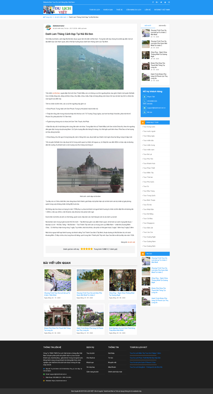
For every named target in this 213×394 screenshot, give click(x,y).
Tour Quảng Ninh (149, 246)
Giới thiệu (111, 353)
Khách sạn (108, 10)
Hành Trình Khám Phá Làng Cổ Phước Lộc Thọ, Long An (159, 76)
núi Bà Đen (56, 93)
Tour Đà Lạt (147, 154)
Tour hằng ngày (149, 136)
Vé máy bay (91, 367)
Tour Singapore (148, 223)
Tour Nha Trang (149, 191)
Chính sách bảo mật (115, 372)
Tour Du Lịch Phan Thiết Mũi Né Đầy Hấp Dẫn (145, 358)
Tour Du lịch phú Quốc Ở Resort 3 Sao (143, 362)
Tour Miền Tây (148, 173)
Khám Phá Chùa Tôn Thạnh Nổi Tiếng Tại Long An (158, 65)
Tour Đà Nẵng (148, 214)
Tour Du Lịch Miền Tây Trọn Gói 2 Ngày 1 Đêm (145, 353)
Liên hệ (148, 10)
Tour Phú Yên (148, 159)
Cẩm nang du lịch (133, 10)
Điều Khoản (112, 367)
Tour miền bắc (148, 140)
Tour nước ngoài (149, 131)
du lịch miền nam (60, 17)
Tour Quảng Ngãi (149, 237)
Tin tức (66, 28)
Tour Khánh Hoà (149, 163)
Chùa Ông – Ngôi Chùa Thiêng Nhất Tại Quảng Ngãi (159, 54)
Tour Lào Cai (148, 232)
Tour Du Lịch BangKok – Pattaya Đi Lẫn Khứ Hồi (146, 367)
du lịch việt (131, 242)
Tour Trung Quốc (149, 196)
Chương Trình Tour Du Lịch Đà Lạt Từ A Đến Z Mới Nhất (158, 32)
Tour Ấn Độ (147, 205)
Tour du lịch (94, 10)
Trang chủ (48, 17)
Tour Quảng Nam (149, 241)
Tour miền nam (148, 150)
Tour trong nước (149, 127)
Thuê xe (119, 10)
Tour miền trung (149, 145)
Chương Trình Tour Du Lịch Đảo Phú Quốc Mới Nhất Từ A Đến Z (159, 43)
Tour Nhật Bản (148, 209)
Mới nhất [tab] (148, 25)
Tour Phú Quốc (148, 182)
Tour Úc (146, 186)
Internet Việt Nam (162, 10)
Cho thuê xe (91, 358)
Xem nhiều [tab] (162, 25)
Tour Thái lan (148, 177)
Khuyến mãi (112, 362)
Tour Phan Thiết (149, 168)
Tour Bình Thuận (149, 200)
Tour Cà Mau (148, 219)
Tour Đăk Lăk (148, 228)
